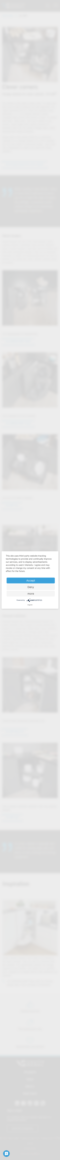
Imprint (30, 605)
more (31, 593)
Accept (30, 580)
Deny (31, 587)
